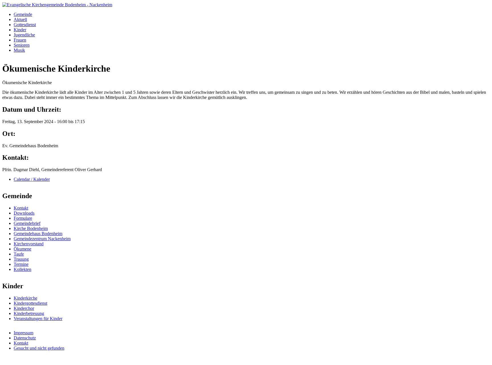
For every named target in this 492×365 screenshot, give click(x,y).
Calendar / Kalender (32, 179)
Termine (21, 264)
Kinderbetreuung (29, 313)
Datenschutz (25, 337)
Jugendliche (24, 34)
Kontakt (21, 208)
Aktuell (20, 19)
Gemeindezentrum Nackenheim (42, 238)
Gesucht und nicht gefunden (39, 348)
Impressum (23, 332)
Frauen (20, 40)
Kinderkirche (25, 298)
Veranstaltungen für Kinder (38, 318)
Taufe (19, 254)
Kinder (20, 29)
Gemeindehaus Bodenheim (38, 233)
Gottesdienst (25, 24)
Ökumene (22, 248)
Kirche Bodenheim (31, 228)
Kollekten (22, 269)
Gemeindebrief (27, 223)
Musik (19, 50)
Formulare (23, 218)
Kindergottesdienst (30, 303)
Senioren (22, 45)
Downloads (24, 213)
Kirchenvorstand (29, 243)
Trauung (21, 259)
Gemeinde (23, 14)
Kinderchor (24, 308)
